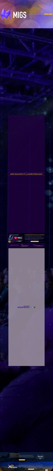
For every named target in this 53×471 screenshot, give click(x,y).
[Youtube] (33, 307)
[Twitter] (32, 307)
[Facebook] (30, 307)
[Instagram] (34, 307)
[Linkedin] (29, 307)
